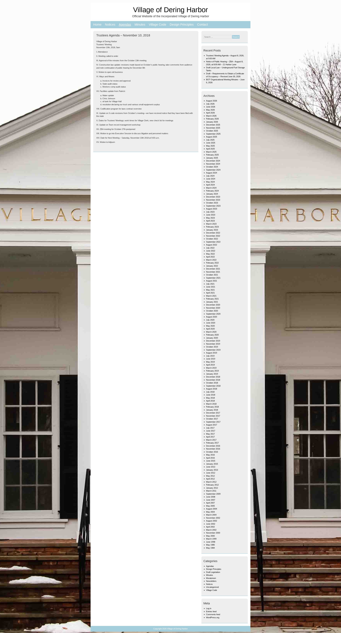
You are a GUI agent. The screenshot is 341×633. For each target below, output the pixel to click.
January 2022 (212, 266)
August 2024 (211, 173)
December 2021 (213, 269)
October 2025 (212, 131)
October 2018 (212, 383)
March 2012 (211, 482)
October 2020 (212, 311)
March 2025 (211, 152)
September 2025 (213, 134)
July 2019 (210, 356)
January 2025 (212, 158)
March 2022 (211, 260)
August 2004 (211, 509)
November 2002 (213, 518)
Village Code (157, 24)
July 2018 (210, 392)
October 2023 (212, 203)
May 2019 (210, 362)
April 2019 (210, 365)
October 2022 (212, 239)
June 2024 (210, 179)
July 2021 (210, 284)
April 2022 (210, 257)
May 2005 (210, 506)
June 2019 (210, 359)
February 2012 (212, 485)
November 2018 (213, 380)
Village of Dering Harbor (170, 10)
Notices (110, 24)
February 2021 (212, 299)
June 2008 (210, 497)
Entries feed (211, 611)
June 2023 (210, 215)
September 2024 (213, 170)
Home (97, 24)
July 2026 (210, 104)
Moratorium (211, 578)
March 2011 (211, 491)
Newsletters (211, 581)
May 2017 (210, 434)
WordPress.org (212, 617)
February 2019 (212, 371)
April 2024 (210, 185)
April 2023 (210, 221)
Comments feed (213, 614)
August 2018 (211, 389)
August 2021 (211, 281)
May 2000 (210, 536)
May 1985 (210, 545)
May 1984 (210, 548)
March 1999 (211, 539)
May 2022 (210, 254)
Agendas (125, 24)
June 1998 (210, 542)
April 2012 (210, 479)
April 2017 (210, 437)
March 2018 (211, 404)
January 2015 (212, 464)
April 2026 (210, 113)
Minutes (140, 24)
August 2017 (211, 425)
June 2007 (210, 500)
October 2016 (212, 452)
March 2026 (211, 116)
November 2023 (213, 200)
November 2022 (213, 236)
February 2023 (212, 227)
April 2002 (210, 527)
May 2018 (210, 398)
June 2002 (210, 524)
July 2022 (210, 248)
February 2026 (212, 119)
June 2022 (210, 251)
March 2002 (211, 530)
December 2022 (213, 233)
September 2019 (213, 350)
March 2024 (211, 188)
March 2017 (211, 440)
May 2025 (210, 146)
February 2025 (212, 155)
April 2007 (210, 503)
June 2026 (210, 107)
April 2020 (210, 329)
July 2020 (210, 320)
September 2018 (213, 386)
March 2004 (211, 515)
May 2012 (210, 476)
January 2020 (212, 338)
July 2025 (210, 140)
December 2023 (213, 197)
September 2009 (213, 494)
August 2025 (211, 137)
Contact (202, 24)
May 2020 (210, 326)
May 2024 (210, 182)
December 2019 (213, 341)
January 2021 (212, 302)
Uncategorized (212, 587)
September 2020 (213, 314)
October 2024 (212, 167)
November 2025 (213, 128)
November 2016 (213, 449)
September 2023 (213, 206)
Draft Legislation (213, 572)
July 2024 (210, 176)
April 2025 (210, 149)
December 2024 (213, 161)
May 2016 (210, 455)
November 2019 (213, 344)
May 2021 (210, 290)
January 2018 (212, 410)
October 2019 (212, 347)
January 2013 (212, 470)
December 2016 (213, 446)
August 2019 (211, 353)
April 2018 (210, 401)
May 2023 (210, 218)
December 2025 (213, 125)
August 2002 (211, 521)
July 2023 (210, 212)
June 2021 (210, 287)
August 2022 (211, 245)
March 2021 (211, 296)
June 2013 (210, 467)
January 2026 (212, 122)
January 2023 (212, 230)
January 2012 (212, 488)
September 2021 (213, 278)
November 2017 (213, 416)
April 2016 (210, 458)
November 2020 (213, 308)
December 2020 (213, 305)
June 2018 (210, 395)
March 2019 (211, 368)
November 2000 (213, 533)
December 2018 (213, 377)
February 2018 (212, 407)
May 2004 (210, 512)
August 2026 (211, 101)
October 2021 (212, 275)
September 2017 (213, 422)
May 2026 (210, 110)
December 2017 (213, 413)
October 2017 (212, 419)
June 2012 (210, 473)
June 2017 (210, 431)
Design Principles (182, 24)
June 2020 (210, 323)
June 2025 (210, 143)
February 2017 (212, 443)
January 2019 (212, 374)
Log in (208, 608)
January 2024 (212, 194)
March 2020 (211, 332)
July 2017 (210, 428)
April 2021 (210, 293)
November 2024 (213, 164)
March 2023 (211, 224)
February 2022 (212, 263)
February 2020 (212, 335)
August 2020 (211, 317)
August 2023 (211, 209)
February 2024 (212, 191)
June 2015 (210, 461)
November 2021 (213, 272)
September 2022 (213, 242)
